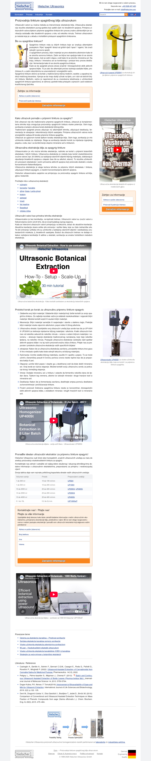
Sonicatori (19, 14)
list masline (24, 204)
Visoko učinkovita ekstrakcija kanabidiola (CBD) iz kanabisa (45, 651)
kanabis (31, 187)
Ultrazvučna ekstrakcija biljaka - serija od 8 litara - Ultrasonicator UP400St (53, 444)
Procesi (29, 14)
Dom (55, 750)
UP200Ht (71, 489)
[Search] (126, 14)
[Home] (24, 5)
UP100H (71, 485)
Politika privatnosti (87, 753)
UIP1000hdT (72, 501)
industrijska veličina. (116, 742)
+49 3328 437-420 (129, 6)
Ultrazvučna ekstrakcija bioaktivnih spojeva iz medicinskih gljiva (117, 185)
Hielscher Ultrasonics (51, 6)
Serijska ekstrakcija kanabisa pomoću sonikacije (40, 641)
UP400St (79, 489)
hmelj (22, 201)
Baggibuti (24, 207)
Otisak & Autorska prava (67, 753)
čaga (27, 191)
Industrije (39, 14)
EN (132, 14)
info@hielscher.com (128, 9)
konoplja (23, 187)
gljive (22, 191)
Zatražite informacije (53, 105)
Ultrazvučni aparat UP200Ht (111, 72)
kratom (22, 194)
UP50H (70, 481)
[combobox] (112, 14)
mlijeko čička (25, 211)
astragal (23, 197)
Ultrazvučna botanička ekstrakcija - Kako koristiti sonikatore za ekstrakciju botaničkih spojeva (54, 301)
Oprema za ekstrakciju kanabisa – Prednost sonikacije (42, 637)
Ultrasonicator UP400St (109, 359)
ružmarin (23, 184)
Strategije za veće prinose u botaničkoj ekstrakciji (40, 654)
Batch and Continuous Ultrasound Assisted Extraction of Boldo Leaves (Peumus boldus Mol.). (56, 677)
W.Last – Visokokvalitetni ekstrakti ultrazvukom (39, 647)
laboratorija (100, 742)
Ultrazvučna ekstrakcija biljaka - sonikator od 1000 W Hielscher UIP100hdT (54, 618)
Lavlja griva (35, 191)
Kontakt (49, 14)
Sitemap (51, 753)
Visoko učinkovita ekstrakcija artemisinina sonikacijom (42, 644)
